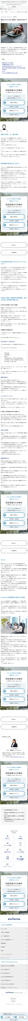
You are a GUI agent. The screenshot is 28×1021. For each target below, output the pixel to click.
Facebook (13, 1000)
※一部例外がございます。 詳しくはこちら (14, 92)
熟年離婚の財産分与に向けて (8, 64)
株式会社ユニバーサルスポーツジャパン (9, 987)
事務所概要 (3, 943)
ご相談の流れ (14, 252)
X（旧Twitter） (13, 998)
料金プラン (14, 245)
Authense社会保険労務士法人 (7, 976)
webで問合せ (8, 1017)
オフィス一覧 (3, 928)
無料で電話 (21, 1017)
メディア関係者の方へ (5, 936)
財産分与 (6, 11)
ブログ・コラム (12, 11)
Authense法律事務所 (6, 925)
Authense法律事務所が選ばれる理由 (10, 73)
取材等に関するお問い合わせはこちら (17, 756)
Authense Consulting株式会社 (7, 984)
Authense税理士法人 (5, 969)
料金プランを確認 (13, 1019)
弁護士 (2, 950)
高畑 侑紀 (12, 750)
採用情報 (3, 947)
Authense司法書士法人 (6, 980)
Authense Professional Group (9, 962)
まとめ (3, 71)
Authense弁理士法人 (5, 973)
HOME (2, 11)
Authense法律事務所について (7, 939)
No (20, 4)
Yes (19, 4)
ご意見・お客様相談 (5, 932)
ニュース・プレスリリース (6, 954)
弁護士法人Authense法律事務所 (8, 965)
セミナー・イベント (5, 957)
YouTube (13, 1001)
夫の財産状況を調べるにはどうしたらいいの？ (11, 66)
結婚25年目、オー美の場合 (7, 62)
